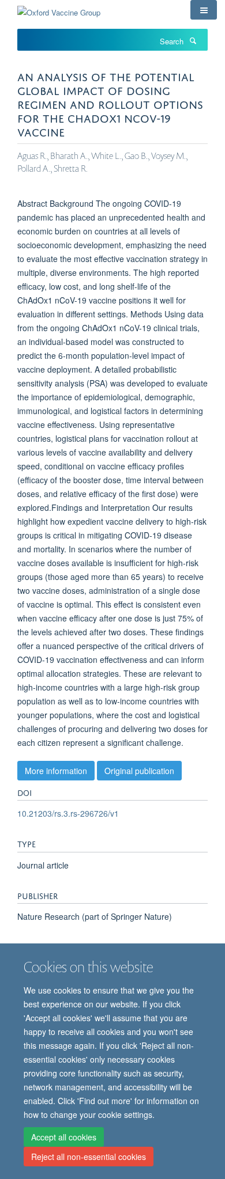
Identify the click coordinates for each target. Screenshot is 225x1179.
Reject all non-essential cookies (88, 1156)
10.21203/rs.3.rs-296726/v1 (68, 813)
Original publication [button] (139, 770)
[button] (203, 10)
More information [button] (56, 770)
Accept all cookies (63, 1137)
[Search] (192, 40)
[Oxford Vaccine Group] (58, 8)
